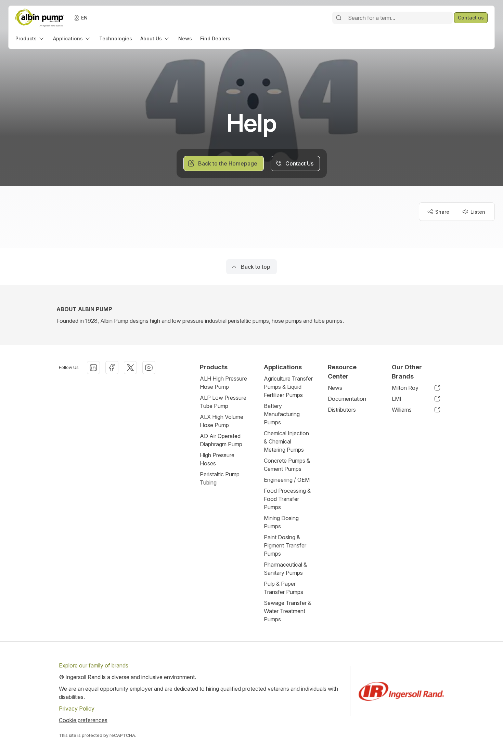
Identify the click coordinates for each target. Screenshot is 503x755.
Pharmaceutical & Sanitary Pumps (285, 568)
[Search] (339, 18)
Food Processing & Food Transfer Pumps (287, 499)
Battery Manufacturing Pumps (282, 414)
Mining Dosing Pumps (281, 522)
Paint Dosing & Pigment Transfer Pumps (285, 545)
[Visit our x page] (130, 367)
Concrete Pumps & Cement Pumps (287, 464)
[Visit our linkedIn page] (93, 367)
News (335, 387)
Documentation (347, 398)
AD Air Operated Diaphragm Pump (221, 440)
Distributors (342, 409)
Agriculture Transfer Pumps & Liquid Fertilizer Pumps (288, 386)
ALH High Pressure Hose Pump (223, 382)
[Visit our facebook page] (111, 367)
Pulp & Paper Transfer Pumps (283, 587)
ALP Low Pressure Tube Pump (223, 401)
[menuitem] (30, 38)
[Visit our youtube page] (148, 367)
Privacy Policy (76, 708)
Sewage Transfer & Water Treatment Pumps (287, 611)
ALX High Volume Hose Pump (221, 420)
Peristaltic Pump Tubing (220, 478)
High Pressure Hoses (217, 459)
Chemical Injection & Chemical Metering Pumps (286, 441)
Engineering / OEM (287, 479)
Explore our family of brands (93, 665)
